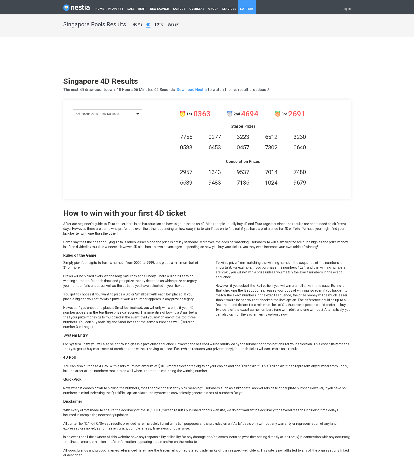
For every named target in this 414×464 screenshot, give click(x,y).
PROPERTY (115, 9)
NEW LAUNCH (159, 9)
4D (148, 24)
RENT (142, 9)
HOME (99, 9)
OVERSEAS (196, 9)
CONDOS (179, 9)
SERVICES (229, 9)
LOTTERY (247, 9)
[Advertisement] (207, 58)
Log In (347, 9)
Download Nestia (192, 89)
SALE (130, 9)
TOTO (159, 24)
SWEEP (172, 24)
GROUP (213, 9)
